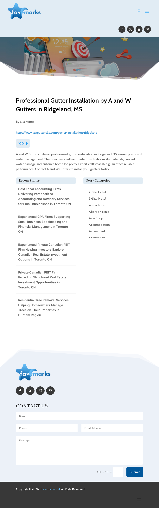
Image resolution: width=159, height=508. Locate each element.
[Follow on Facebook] (121, 29)
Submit (135, 472)
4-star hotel (97, 205)
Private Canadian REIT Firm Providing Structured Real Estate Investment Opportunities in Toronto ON (42, 279)
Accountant (97, 231)
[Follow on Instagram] (139, 29)
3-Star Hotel (97, 198)
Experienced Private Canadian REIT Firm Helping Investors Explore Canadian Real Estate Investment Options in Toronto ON (44, 252)
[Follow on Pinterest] (147, 29)
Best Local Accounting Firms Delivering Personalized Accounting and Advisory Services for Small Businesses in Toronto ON (44, 196)
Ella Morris (27, 122)
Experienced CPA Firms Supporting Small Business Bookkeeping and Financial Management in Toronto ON (44, 224)
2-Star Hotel (97, 192)
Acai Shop (96, 218)
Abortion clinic (99, 212)
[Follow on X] (130, 29)
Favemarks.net (50, 489)
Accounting (97, 238)
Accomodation (99, 225)
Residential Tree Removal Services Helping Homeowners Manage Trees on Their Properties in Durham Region (43, 307)
